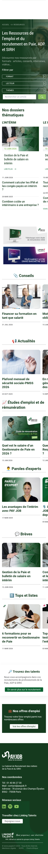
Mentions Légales (9, 848)
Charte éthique (32, 848)
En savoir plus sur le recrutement (24, 689)
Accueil (5, 25)
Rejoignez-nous (12, 821)
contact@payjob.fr (17, 785)
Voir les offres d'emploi (24, 726)
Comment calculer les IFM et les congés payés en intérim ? (20, 186)
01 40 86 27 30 (14, 782)
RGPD (21, 848)
